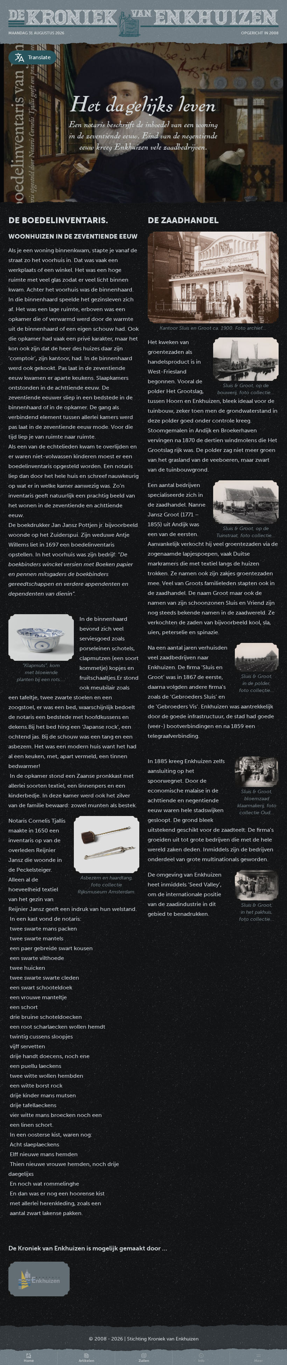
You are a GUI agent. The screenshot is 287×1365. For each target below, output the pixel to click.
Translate (39, 57)
